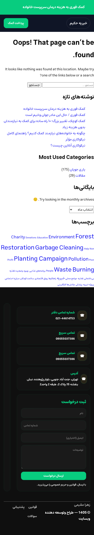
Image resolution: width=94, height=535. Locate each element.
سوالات (32, 516)
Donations (31, 238)
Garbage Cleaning (59, 247)
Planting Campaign (41, 258)
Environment (62, 237)
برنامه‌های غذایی (37, 271)
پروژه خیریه (88, 285)
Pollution (78, 259)
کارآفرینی (61, 285)
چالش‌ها (71, 285)
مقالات (80, 175)
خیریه (61, 278)
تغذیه (80, 278)
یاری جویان (77, 169)
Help (86, 249)
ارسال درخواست (54, 475)
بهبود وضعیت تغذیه (19, 271)
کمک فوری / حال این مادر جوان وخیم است (55, 115)
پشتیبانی (18, 507)
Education (42, 238)
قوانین (32, 507)
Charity (18, 237)
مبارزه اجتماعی (12, 278)
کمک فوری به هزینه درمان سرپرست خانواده (54, 109)
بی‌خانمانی (89, 278)
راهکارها (52, 278)
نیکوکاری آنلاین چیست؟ (67, 145)
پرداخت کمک (16, 23)
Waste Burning (74, 269)
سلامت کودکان (27, 278)
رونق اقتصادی (41, 278)
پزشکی (79, 285)
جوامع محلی (71, 278)
